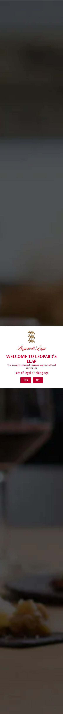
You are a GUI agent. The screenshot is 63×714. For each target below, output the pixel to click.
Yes (26, 380)
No (38, 380)
